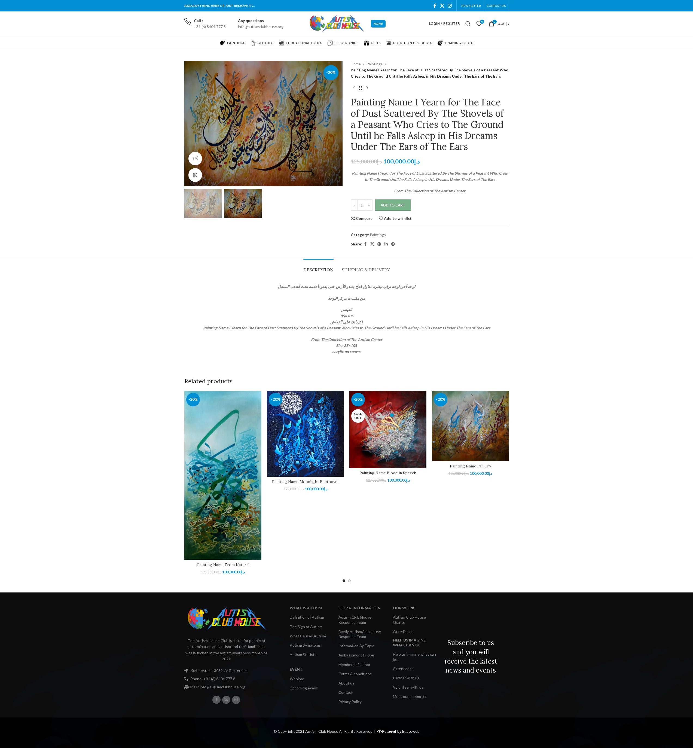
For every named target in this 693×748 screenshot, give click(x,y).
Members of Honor (354, 664)
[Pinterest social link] (379, 244)
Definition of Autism (307, 617)
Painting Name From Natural (222, 564)
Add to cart (393, 205)
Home (356, 64)
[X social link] (442, 6)
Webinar (297, 678)
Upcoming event (304, 688)
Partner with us (406, 678)
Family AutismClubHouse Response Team (359, 634)
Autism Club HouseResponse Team (354, 619)
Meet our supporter (410, 696)
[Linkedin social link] (386, 244)
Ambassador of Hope (356, 655)
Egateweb (411, 731)
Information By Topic (356, 645)
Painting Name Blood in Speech (387, 472)
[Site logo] (336, 23)
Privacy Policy (350, 701)
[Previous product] (354, 88)
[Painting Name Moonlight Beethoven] (305, 434)
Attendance (403, 668)
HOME (378, 23)
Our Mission (403, 631)
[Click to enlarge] (195, 175)
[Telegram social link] (392, 244)
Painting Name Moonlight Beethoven (305, 481)
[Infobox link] (205, 24)
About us (346, 683)
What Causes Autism (308, 636)
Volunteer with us (408, 687)
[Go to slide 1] (344, 580)
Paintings (375, 64)
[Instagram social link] (449, 6)
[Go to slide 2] (349, 580)
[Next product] (367, 88)
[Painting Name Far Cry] (470, 426)
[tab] (318, 267)
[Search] (468, 23)
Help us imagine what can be (414, 656)
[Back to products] (360, 88)
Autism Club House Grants (409, 619)
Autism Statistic (303, 654)
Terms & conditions (355, 673)
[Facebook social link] (435, 6)
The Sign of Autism (306, 626)
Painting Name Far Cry (470, 466)
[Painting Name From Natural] (222, 475)
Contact (345, 692)
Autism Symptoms (305, 645)
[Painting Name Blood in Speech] (387, 429)
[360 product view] (195, 158)
